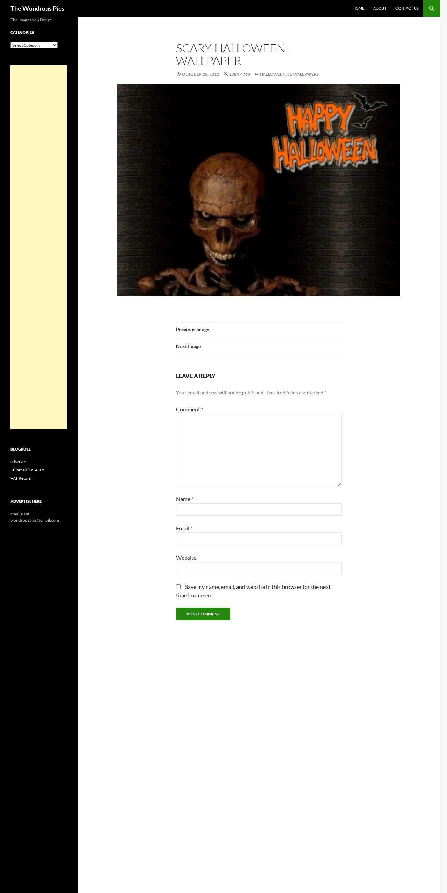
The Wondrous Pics (37, 8)
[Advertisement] (38, 247)
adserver (18, 461)
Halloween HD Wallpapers (289, 74)
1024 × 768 (239, 74)
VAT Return (20, 478)
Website (186, 557)
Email (184, 528)
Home (358, 8)
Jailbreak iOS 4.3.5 (27, 469)
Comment (189, 409)
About (379, 8)
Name (184, 498)
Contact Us (407, 8)
